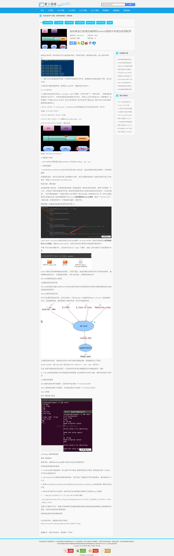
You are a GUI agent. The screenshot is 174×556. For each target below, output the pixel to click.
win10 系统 (83, 10)
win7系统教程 (58, 22)
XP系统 (50, 10)
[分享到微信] (82, 43)
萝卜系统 (52, 15)
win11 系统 (94, 10)
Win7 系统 (60, 10)
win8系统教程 (69, 22)
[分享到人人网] (94, 43)
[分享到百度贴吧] (75, 43)
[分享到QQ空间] (78, 43)
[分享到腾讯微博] (90, 43)
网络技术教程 (101, 22)
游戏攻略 (126, 10)
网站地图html (90, 555)
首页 (42, 10)
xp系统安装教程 (48, 22)
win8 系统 (71, 10)
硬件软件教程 (60, 15)
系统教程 (106, 10)
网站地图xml (83, 555)
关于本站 (98, 546)
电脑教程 (116, 10)
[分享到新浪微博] (86, 43)
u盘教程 (110, 22)
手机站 (93, 546)
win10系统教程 (80, 22)
